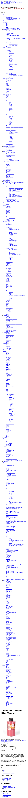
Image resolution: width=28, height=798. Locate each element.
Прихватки (8, 454)
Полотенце (8, 451)
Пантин (8, 694)
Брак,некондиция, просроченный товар (15, 579)
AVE (7, 376)
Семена (5, 437)
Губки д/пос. (9, 149)
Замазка (8, 476)
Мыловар (8, 304)
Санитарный (9, 641)
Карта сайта (6, 780)
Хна (10, 259)
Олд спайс (11, 67)
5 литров (11, 292)
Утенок (7, 657)
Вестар (10, 413)
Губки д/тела (9, 150)
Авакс (7, 282)
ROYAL (8, 280)
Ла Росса (8, 682)
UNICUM (8, 603)
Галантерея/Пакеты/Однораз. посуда (11, 29)
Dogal (7, 359)
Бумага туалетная (10, 147)
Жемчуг (8, 172)
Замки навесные (12, 480)
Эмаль (10, 443)
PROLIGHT (8, 274)
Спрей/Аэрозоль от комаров (12, 201)
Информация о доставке (8, 773)
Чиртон (7, 342)
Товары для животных (8, 457)
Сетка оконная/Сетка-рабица (12, 550)
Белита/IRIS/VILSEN (11, 687)
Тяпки (10, 546)
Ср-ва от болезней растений (15, 189)
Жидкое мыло (9, 290)
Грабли (10, 539)
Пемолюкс (8, 634)
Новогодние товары (10, 155)
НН (7, 306)
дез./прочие (11, 111)
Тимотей (11, 109)
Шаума (7, 705)
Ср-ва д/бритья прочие (14, 139)
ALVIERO (8, 268)
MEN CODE (9, 672)
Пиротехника (6, 343)
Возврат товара (6, 779)
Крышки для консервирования (13, 18)
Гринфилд (8, 592)
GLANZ (11, 405)
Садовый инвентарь (10, 536)
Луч (7, 390)
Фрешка (8, 597)
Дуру (7, 287)
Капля (7, 621)
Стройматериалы (7, 438)
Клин (7, 623)
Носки (7, 322)
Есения (10, 293)
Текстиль (5, 446)
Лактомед (11, 59)
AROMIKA (8, 581)
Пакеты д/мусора (10, 522)
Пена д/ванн (9, 73)
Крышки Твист (9, 17)
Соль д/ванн (9, 159)
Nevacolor (11, 251)
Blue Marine (11, 53)
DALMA (11, 402)
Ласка (7, 388)
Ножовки (11, 235)
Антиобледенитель (13, 466)
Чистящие (5, 580)
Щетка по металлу (13, 245)
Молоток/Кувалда (13, 233)
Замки (7, 479)
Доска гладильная (10, 471)
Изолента (8, 484)
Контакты (5, 770)
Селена (7, 648)
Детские (8, 171)
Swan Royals (9, 589)
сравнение (3, 751)
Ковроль (8, 624)
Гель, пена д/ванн (7, 47)
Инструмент (9, 227)
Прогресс (8, 639)
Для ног (8, 211)
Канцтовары (9, 488)
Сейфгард (8, 311)
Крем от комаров (10, 197)
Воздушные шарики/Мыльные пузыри (15, 182)
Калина (7, 216)
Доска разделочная (10, 473)
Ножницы (11, 234)
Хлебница (8, 570)
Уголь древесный (10, 565)
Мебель (7, 516)
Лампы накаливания (10, 511)
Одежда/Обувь (6, 315)
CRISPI (7, 163)
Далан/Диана (9, 285)
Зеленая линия (9, 681)
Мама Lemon (9, 628)
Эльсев (7, 707)
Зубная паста (6, 161)
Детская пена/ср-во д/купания (15, 75)
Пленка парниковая (10, 526)
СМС (4, 351)
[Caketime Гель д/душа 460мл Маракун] (11, 737)
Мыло (4, 267)
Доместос (8, 618)
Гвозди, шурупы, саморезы (12, 470)
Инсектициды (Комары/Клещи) (10, 183)
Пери (7, 81)
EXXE (10, 55)
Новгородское (9, 308)
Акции (4, 788)
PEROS (7, 363)
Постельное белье (10, 452)
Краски (10, 493)
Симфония (8, 340)
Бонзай (7, 613)
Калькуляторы (9, 485)
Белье (7, 316)
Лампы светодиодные (14, 512)
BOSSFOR (8, 357)
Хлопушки (8, 348)
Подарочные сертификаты (9, 787)
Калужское (8, 300)
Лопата (10, 543)
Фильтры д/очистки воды (12, 567)
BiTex (7, 685)
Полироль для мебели (11, 638)
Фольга (7, 568)
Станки (10, 141)
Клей (7, 153)
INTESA (8, 671)
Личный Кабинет (7, 793)
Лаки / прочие (9, 262)
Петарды (8, 346)
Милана (10, 60)
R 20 (7, 24)
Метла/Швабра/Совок (11, 517)
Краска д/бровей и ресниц (15, 254)
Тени (10, 123)
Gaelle (10, 406)
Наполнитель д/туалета (11, 459)
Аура (10, 62)
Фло (7, 433)
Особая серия (9, 693)
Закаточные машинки (11, 475)
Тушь (10, 124)
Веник (7, 469)
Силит (7, 649)
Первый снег (9, 374)
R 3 (7, 25)
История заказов (7, 795)
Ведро (7, 468)
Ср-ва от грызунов (13, 190)
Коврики (8, 506)
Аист (7, 380)
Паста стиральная (10, 424)
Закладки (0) (7, 2)
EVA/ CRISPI (12, 404)
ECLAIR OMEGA (13, 249)
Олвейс (7, 91)
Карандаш (11, 116)
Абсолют (8, 281)
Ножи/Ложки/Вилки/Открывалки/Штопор (16, 521)
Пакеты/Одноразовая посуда (12, 42)
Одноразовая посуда (13, 44)
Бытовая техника (10, 465)
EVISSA (8, 269)
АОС (7, 605)
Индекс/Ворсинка (10, 386)
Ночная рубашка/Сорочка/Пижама (14, 324)
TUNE (7, 676)
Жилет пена (11, 133)
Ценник (10, 503)
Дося (7, 385)
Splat (7, 167)
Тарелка (8, 559)
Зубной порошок (10, 174)
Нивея (10, 66)
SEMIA (7, 365)
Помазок (11, 138)
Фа (9, 70)
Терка (7, 561)
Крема (4, 205)
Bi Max (7, 378)
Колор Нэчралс (12, 253)
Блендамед (8, 170)
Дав (9, 65)
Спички (8, 556)
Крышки (5, 16)
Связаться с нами (7, 778)
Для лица (8, 210)
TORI (7, 368)
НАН (7, 373)
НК (7, 305)
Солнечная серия (10, 220)
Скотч (7, 554)
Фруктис (8, 701)
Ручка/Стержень (12, 499)
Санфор (8, 644)
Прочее (10, 298)
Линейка (11, 494)
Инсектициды (9, 186)
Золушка (11, 419)
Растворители (9, 445)
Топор (10, 243)
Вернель (11, 416)
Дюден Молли (9, 594)
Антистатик (9, 607)
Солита (7, 653)
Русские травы (12, 76)
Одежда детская (9, 327)
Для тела (8, 213)
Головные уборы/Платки (11, 319)
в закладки (3, 750)
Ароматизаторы (9, 336)
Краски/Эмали (9, 441)
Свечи (7, 549)
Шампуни (5, 665)
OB (7, 83)
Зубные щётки (6, 180)
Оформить (3, 4)
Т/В (9, 145)
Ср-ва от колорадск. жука (14, 191)
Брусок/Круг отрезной (14, 229)
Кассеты (11, 134)
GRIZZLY (8, 584)
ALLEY (8, 353)
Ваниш (7, 617)
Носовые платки (10, 450)
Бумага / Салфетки (10, 152)
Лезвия (10, 136)
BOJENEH (8, 356)
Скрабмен (8, 430)
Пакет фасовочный (13, 45)
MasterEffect (8, 585)
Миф (7, 391)
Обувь (7, 325)
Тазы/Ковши (9, 557)
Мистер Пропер (9, 632)
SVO (7, 367)
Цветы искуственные (8, 20)
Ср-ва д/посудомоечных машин (13, 655)
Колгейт (8, 175)
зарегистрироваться (10, 1)
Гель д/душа (8, 50)
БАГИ (7, 608)
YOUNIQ (8, 165)
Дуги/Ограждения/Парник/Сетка (16, 540)
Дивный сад (9, 286)
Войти (2, 1)
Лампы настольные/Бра (14, 578)
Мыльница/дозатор (10, 520)
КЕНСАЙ (8, 595)
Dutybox (11, 403)
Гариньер (8, 206)
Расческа (8, 534)
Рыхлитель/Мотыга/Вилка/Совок (16, 544)
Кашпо (4, 202)
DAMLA (8, 358)
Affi (7, 354)
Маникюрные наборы (14, 39)
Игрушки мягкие (10, 483)
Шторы (7, 456)
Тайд (7, 432)
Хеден (7, 702)
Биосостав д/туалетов (11, 612)
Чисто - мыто (9, 598)
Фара (10, 258)
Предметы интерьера (11, 427)
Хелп (10, 299)
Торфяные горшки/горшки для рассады (15, 564)
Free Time (8, 379)
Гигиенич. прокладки (8, 78)
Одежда (8, 326)
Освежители (6, 332)
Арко (10, 131)
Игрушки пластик (7, 181)
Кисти (10, 232)
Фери (7, 660)
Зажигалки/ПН (9, 32)
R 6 (7, 27)
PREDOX (8, 364)
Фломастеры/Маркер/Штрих (15, 502)
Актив (7, 370)
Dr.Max (7, 601)
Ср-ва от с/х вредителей (14, 195)
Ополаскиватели (10, 394)
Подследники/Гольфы (11, 330)
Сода (7, 651)
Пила (10, 238)
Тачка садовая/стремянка (14, 241)
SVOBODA (8, 686)
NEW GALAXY (10, 335)
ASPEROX (8, 582)
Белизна (8, 610)
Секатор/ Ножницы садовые (15, 545)
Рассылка (5, 796)
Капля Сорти (9, 622)
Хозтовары (5, 462)
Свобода (8, 310)
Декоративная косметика (11, 114)
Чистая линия (12, 218)
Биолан (7, 383)
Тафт (7, 264)
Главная (2, 2)
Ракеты (7, 347)
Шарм (7, 314)
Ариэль (7, 381)
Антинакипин (9, 606)
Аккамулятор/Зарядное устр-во (13, 28)
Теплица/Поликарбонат (11, 560)
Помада (10, 119)
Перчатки (8, 523)
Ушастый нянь (9, 659)
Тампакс (8, 92)
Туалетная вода (9, 144)
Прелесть (8, 263)
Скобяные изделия (10, 551)
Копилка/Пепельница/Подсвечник (14, 507)
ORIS (7, 586)
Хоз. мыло (8, 312)
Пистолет (11, 239)
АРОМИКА (9, 369)
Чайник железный (10, 571)
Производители (7, 786)
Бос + (7, 614)
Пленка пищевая (10, 529)
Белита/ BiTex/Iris (13, 64)
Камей (7, 301)
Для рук (8, 212)
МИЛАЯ (8, 596)
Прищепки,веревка (10, 530)
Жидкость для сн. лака (11, 125)
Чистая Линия (9, 703)
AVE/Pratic (11, 415)
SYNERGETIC (9, 276)
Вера (7, 372)
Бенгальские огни (10, 344)
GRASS (8, 333)
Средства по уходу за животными (14, 460)
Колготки (8, 321)
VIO (10, 294)
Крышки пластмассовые (11, 19)
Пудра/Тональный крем (14, 120)
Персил (7, 426)
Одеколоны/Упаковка (14, 160)
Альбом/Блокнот (12, 490)
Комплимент (9, 692)
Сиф (7, 650)
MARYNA (8, 271)
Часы (7, 46)
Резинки (11, 498)
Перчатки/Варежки (10, 328)
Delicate (10, 54)
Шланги (8, 573)
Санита (7, 640)
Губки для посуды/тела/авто (9, 146)
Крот (7, 625)
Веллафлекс (8, 224)
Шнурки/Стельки (10, 331)
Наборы (10, 118)
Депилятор (8, 207)
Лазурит (8, 627)
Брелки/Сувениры (10, 30)
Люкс (7, 303)
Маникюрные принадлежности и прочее (15, 38)
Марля (7, 449)
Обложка (11, 496)
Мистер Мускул (9, 630)
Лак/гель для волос (7, 221)
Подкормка (8, 156)
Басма (10, 252)
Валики (10, 230)
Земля (7, 482)
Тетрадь (10, 501)
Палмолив (11, 69)
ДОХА (10, 58)
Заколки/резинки (10, 33)
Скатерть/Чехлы (9, 455)
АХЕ (10, 102)
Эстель (10, 260)
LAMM (7, 362)
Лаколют (8, 176)
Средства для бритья (10, 130)
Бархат (7, 678)
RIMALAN (8, 275)
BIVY (10, 51)
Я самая (10, 61)
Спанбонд (8, 555)
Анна (7, 84)
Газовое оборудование (14, 527)
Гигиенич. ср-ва (7, 94)
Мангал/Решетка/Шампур (12, 515)
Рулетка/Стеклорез (13, 240)
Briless (10, 399)
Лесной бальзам (9, 177)
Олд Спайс (11, 106)
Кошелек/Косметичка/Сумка (12, 35)
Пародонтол (9, 178)
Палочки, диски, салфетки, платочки (14, 127)
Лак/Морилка (9, 444)
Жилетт (10, 104)
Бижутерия (8, 97)
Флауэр (7, 341)
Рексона (10, 108)
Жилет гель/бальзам (13, 132)
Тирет (7, 656)
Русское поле (9, 697)
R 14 (7, 23)
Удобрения (5, 461)
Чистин (7, 664)
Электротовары (9, 576)
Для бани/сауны (9, 320)
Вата (7, 448)
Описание (3, 753)
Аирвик (8, 337)
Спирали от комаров (10, 200)
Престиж (11, 257)
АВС (7, 590)
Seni (7, 96)
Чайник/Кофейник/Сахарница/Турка (14, 572)
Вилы (10, 538)
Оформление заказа (5, 3)
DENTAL (8, 166)
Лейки (7, 513)
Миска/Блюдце (9, 518)
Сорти (7, 431)
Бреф (7, 616)
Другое (5, 151)
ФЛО (10, 420)
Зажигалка (8, 474)
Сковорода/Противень (11, 552)
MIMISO (8, 95)
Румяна (10, 122)
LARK (7, 270)
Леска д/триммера (13, 541)
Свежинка (8, 375)
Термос (7, 562)
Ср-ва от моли (12, 193)
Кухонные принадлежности (12, 508)
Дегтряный (8, 689)
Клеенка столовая (10, 504)
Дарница (8, 680)
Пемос (7, 425)
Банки (4, 14)
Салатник (8, 548)
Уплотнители (9, 566)
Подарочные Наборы (8, 349)
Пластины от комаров (11, 199)
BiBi (7, 79)
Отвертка (11, 237)
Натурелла (8, 89)
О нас (4, 771)
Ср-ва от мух (12, 194)
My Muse (11, 56)
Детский (8, 208)
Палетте (10, 255)
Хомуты (10, 228)
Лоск (7, 389)
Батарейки (5, 22)
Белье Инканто (9, 317)
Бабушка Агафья (12, 74)
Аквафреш (8, 169)
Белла (7, 85)
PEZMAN (8, 273)
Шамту (7, 704)
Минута (8, 629)
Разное (10, 497)
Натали (7, 88)
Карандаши (11, 491)
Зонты (7, 34)
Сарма (7, 429)
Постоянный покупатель (16, 2)
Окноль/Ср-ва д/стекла (11, 633)
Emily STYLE (9, 80)
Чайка (7, 436)
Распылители (9, 532)
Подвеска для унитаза (11, 637)
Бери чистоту (9, 591)
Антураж (8, 223)
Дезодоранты (9, 100)
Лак (9, 117)
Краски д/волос (9, 248)
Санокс (7, 643)
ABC (7, 352)
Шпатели (11, 244)
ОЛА (7, 90)
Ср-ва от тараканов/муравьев (15, 196)
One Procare (8, 675)
